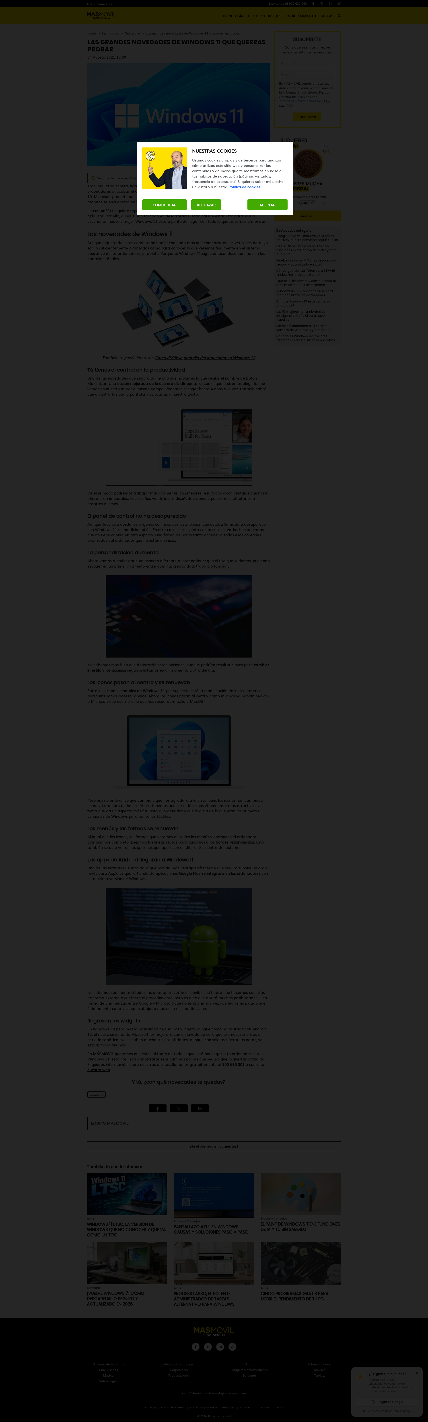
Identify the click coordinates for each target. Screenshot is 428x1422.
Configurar (165, 204)
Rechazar (206, 204)
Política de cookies (244, 186)
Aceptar (267, 204)
